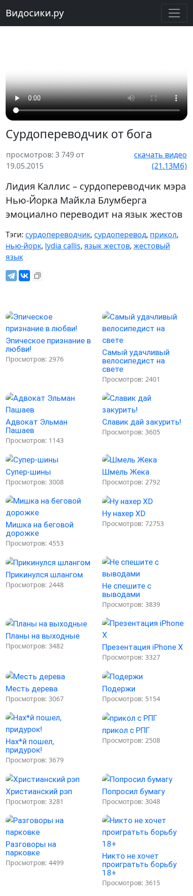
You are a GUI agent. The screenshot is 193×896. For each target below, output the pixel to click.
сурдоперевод (120, 234)
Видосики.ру (35, 13)
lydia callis (63, 246)
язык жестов (107, 246)
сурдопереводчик (57, 234)
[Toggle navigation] (174, 13)
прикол (163, 234)
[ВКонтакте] (24, 275)
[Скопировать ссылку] (37, 275)
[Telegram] (11, 275)
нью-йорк (23, 246)
